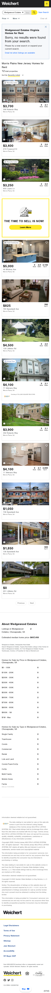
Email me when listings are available (20, 53)
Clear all (43, 18)
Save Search (43, 12)
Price (4, 18)
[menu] (46, 4)
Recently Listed (14, 75)
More (15, 18)
